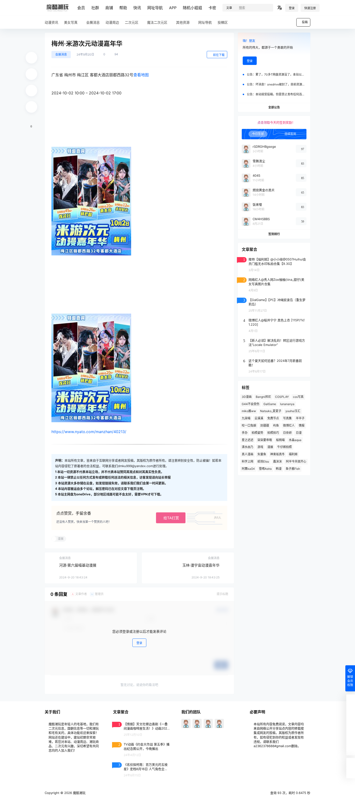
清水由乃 (247, 447)
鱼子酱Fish (293, 468)
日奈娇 (287, 433)
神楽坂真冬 (277, 454)
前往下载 (219, 55)
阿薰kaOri (248, 468)
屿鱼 (276, 425)
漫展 (270, 447)
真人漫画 (247, 454)
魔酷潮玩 (78, 793)
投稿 (305, 22)
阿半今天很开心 (296, 461)
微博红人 (289, 425)
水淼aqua (295, 440)
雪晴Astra (265, 468)
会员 (81, 7)
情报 (302, 425)
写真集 (287, 418)
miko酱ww (249, 411)
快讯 (137, 7)
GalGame (269, 404)
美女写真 (71, 22)
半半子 (300, 418)
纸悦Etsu (263, 461)
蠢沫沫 (277, 461)
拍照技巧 (273, 433)
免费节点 (273, 418)
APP (173, 7)
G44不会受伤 (250, 404)
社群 (95, 7)
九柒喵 (246, 418)
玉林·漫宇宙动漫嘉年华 (201, 565)
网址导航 (155, 7)
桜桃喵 (280, 440)
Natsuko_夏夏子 (270, 411)
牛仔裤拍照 (284, 447)
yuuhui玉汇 (292, 411)
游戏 (260, 447)
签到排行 (274, 234)
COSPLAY (282, 397)
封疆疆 (264, 425)
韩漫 (279, 468)
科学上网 (247, 461)
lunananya (287, 404)
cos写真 (298, 397)
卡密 (212, 7)
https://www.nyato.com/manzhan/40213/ (88, 431)
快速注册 (310, 8)
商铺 (109, 7)
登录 (292, 8)
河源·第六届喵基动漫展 (77, 565)
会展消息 (61, 54)
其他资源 (183, 22)
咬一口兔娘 (249, 425)
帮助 (123, 7)
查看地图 (141, 74)
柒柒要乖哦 (264, 440)
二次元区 (131, 22)
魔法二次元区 (157, 22)
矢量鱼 (261, 454)
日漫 (299, 433)
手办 (245, 433)
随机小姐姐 (192, 7)
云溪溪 (259, 418)
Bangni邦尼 (263, 397)
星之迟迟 (247, 440)
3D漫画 (247, 397)
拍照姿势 (257, 433)
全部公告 (274, 107)
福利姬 (293, 454)
